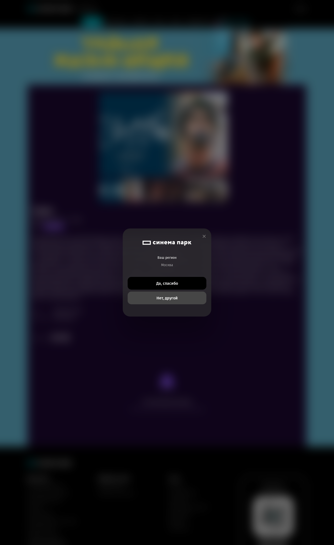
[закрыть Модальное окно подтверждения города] (204, 236)
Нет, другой (167, 298)
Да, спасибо (167, 283)
